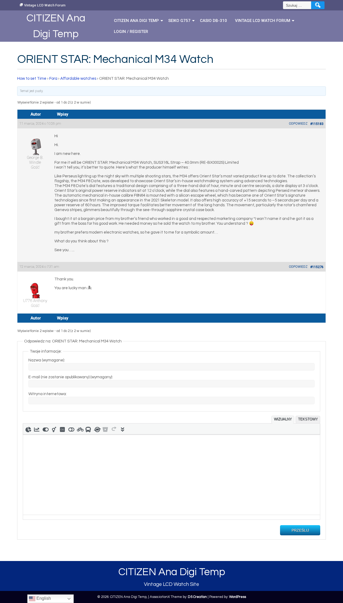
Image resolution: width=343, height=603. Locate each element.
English (43, 598)
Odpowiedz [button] (298, 123)
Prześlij (300, 530)
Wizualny (283, 419)
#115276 (316, 267)
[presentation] (28, 429)
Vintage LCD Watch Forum (44, 5)
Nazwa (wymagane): (46, 360)
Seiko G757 (179, 20)
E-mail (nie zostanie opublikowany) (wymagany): (70, 377)
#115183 (316, 124)
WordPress (237, 597)
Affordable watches (78, 79)
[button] (28, 428)
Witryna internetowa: (47, 394)
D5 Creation (197, 597)
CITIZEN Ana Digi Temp (136, 20)
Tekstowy (308, 419)
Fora (53, 79)
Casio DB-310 (213, 20)
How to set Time (31, 79)
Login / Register (131, 31)
